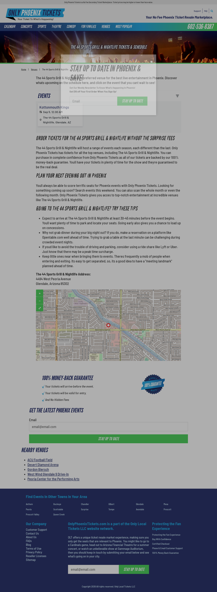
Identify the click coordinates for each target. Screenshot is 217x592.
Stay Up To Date (132, 82)
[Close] (153, 39)
